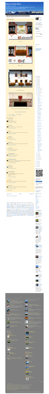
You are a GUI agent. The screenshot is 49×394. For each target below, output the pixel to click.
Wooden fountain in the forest (14, 321)
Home (20, 193)
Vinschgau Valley (13, 115)
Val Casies (11, 214)
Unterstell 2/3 (39, 123)
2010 (37, 166)
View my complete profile (40, 19)
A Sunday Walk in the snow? (14, 325)
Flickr (36, 198)
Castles (30, 205)
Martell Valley (12, 210)
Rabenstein (40, 274)
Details (19, 206)
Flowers (9, 207)
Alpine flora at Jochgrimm (39, 113)
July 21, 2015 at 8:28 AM (12, 162)
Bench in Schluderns (39, 101)
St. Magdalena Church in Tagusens (33, 304)
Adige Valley (10, 204)
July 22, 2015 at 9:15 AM (12, 168)
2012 (37, 163)
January (39, 159)
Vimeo (36, 205)
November (39, 89)
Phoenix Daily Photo (29, 371)
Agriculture (19, 204)
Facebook (37, 197)
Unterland (29, 213)
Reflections (11, 211)
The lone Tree (12, 309)
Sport (18, 212)
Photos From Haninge (29, 352)
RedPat (9, 136)
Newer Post (9, 193)
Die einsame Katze (12, 353)
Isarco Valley (15, 209)
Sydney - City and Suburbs (29, 331)
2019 (37, 81)
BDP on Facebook (38, 196)
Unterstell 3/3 (39, 122)
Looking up (30, 361)
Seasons (26, 211)
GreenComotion (10, 171)
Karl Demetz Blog (10, 347)
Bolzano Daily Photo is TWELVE (40, 213)
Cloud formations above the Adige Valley (39, 145)
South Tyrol (13, 212)
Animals (30, 204)
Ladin (26, 209)
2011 (37, 165)
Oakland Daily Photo (11, 159)
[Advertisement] (21, 199)
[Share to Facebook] (20, 114)
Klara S (9, 185)
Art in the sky (39, 132)
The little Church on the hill (39, 129)
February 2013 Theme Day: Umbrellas (15, 317)
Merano (17, 210)
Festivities (32, 206)
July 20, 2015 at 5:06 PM (12, 139)
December (39, 88)
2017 (37, 84)
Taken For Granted (28, 355)
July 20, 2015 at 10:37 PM (12, 156)
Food (18, 207)
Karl (40, 17)
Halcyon (9, 165)
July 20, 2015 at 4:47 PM (12, 133)
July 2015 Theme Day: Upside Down (39, 150)
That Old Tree (28, 353)
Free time (26, 207)
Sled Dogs (30, 342)
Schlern (20, 211)
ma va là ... (9, 331)
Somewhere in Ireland (29, 347)
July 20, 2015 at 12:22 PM (12, 122)
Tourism (8, 213)
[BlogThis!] (18, 114)
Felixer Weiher (39, 137)
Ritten (16, 211)
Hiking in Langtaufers (39, 99)
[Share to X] (19, 114)
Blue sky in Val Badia (40, 266)
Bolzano (24, 205)
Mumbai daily (28, 360)
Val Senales (21, 215)
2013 (37, 162)
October (39, 90)
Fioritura (11, 340)
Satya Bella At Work (31, 377)
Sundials (25, 212)
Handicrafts (9, 209)
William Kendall (10, 153)
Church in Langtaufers (39, 117)
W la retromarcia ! (10, 332)
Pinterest (37, 203)
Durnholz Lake (40, 220)
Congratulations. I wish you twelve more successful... (14, 387)
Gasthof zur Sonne (39, 148)
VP (8, 131)
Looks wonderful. (9, 389)
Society (8, 212)
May (38, 154)
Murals (10, 115)
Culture (15, 206)
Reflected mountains (39, 131)
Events (28, 206)
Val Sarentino (14, 215)
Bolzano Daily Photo (13, 4)
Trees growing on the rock (13, 300)
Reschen (38, 97)
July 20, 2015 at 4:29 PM (12, 128)
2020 (37, 80)
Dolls (24, 206)
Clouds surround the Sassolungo (39, 109)
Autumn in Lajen (40, 280)
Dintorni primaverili (13, 335)
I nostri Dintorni (10, 334)
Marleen (9, 142)
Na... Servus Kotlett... (11, 352)
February (39, 158)
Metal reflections (39, 143)
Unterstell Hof (39, 115)
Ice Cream (38, 107)
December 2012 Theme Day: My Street (40, 285)
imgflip (8, 358)
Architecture (9, 205)
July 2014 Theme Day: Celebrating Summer (40, 257)
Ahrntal (25, 204)
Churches (9, 206)
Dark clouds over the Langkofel (40, 227)
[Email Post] (16, 114)
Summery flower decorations (32, 325)
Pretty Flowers (31, 372)
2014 (37, 161)
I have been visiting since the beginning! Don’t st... (14, 388)
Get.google (37, 199)
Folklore (14, 207)
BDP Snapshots (38, 50)
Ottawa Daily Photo (29, 376)
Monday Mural (23, 111)
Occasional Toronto (28, 336)
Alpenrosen (38, 110)
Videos (26, 215)
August (39, 93)
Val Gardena (21, 214)
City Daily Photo (38, 31)
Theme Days (30, 212)
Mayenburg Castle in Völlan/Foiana (33, 312)
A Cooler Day (31, 337)
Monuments (23, 210)
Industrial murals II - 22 (13, 313)
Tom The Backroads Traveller (30, 366)
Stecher (21, 212)
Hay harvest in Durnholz (39, 136)
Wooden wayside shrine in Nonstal (39, 141)
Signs (31, 211)
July (38, 94)
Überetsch (20, 213)
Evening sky (30, 308)
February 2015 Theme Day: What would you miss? (39, 246)
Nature (33, 210)
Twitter (37, 204)
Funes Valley (32, 207)
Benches (17, 205)
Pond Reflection (31, 356)
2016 (37, 85)
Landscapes (31, 209)
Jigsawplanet (37, 202)
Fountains (21, 207)
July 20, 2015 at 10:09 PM (12, 150)
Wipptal (10, 216)
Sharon (9, 125)
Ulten (25, 213)
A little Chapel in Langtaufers (39, 105)
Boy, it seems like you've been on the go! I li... (13, 386)
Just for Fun (22, 209)
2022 (37, 77)
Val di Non (15, 214)
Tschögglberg (14, 213)
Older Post (32, 193)
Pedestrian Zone (12, 304)
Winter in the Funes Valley (32, 300)
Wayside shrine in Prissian (40, 236)
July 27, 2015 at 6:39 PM (12, 182)
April (38, 155)
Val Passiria (28, 214)
